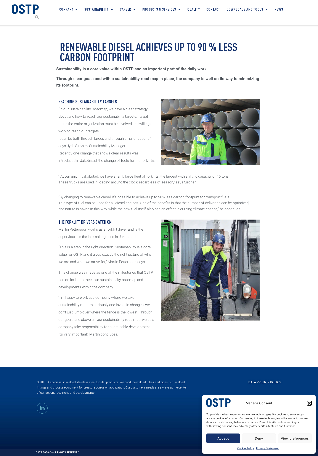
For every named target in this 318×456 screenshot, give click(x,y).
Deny (259, 438)
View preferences (295, 438)
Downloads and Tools (245, 9)
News (279, 9)
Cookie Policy (245, 448)
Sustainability (96, 9)
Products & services (159, 9)
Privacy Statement (267, 448)
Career (125, 9)
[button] (309, 403)
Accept (223, 438)
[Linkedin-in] (42, 408)
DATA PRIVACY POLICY (264, 382)
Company (66, 9)
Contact (213, 9)
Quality (193, 9)
